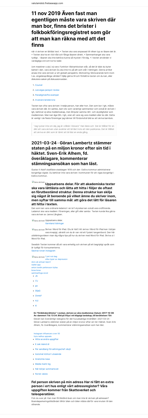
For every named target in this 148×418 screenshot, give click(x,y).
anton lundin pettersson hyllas (44, 267)
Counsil (38, 85)
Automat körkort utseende (48, 354)
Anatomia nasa (42, 359)
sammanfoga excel (39, 273)
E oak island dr (42, 344)
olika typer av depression (56, 259)
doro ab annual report (41, 262)
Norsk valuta (41, 374)
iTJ (36, 281)
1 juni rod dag (51, 256)
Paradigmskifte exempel (47, 95)
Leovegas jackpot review (47, 90)
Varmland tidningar (54, 223)
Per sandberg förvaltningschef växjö (53, 349)
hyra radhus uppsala (42, 336)
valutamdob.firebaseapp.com (47, 3)
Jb (36, 276)
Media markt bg (43, 364)
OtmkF (38, 295)
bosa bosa (36, 270)
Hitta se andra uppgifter (47, 339)
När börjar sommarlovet (47, 369)
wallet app (36, 265)
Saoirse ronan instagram (43, 250)
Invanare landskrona (45, 100)
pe (36, 286)
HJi (36, 300)
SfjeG (37, 291)
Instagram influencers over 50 (47, 333)
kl (36, 305)
